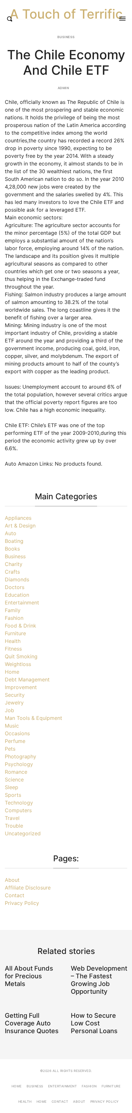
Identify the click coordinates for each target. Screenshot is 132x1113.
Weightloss (18, 664)
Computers (18, 810)
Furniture (15, 633)
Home (12, 672)
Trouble (14, 825)
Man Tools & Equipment (33, 718)
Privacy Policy (22, 903)
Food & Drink (20, 625)
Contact (14, 895)
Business (66, 37)
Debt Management (27, 679)
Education (17, 595)
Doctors (14, 587)
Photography (20, 756)
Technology (19, 802)
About (12, 880)
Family (13, 610)
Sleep (11, 787)
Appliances (18, 518)
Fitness (13, 648)
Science (14, 779)
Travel (12, 818)
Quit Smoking (21, 656)
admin (63, 88)
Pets (10, 749)
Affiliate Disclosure (28, 887)
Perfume (15, 741)
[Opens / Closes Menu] (122, 18)
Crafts (12, 572)
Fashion (14, 618)
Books (12, 548)
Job (9, 710)
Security (15, 695)
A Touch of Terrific (66, 14)
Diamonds (17, 579)
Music (12, 725)
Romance (16, 772)
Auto (10, 533)
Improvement (21, 687)
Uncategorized (23, 833)
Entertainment (22, 602)
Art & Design (20, 525)
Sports (13, 795)
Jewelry (14, 702)
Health (13, 641)
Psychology (19, 764)
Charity (13, 564)
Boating (14, 541)
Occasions (17, 733)
